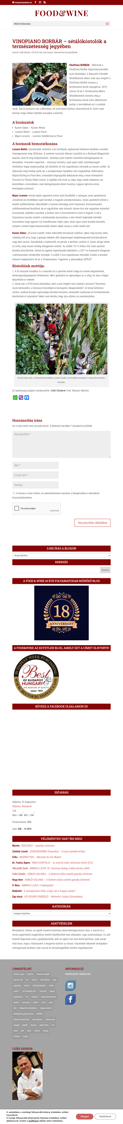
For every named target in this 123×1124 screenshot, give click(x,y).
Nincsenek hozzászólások (66, 52)
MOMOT (40, 1014)
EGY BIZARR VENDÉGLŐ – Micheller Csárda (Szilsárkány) (53, 896)
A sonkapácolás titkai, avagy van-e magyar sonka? (49, 891)
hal (27, 997)
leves (51, 1002)
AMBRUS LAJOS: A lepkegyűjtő (37, 885)
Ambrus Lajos (19, 974)
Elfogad (85, 1116)
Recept (33, 1025)
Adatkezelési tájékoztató (78, 973)
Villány (37, 1031)
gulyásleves (18, 997)
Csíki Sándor (24, 52)
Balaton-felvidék (43, 974)
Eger (55, 980)
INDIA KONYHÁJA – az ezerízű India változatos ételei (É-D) (62, 862)
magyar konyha (46, 1008)
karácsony (26, 1002)
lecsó (43, 1002)
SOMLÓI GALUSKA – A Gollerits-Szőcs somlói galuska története (59, 873)
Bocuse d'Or (18, 980)
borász (50, 52)
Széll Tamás (44, 1025)
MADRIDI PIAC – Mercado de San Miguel (40, 857)
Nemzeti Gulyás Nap (21, 1019)
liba (15, 1008)
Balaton (30, 974)
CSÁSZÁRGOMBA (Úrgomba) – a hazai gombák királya (57, 851)
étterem (17, 1036)
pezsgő (16, 1025)
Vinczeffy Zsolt (20, 868)
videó (29, 1031)
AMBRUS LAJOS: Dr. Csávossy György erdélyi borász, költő (60, 868)
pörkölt (25, 1025)
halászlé (34, 997)
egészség (17, 985)
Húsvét (16, 1002)
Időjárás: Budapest (22, 806)
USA (22, 1031)
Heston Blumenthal (48, 997)
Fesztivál (43, 991)
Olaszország (50, 1019)
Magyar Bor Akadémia (28, 1008)
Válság (45, 1031)
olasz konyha (37, 1019)
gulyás (52, 991)
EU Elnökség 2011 (29, 991)
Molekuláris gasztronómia (24, 1014)
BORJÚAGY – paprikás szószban (38, 845)
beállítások (34, 1120)
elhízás (26, 985)
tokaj (15, 1031)
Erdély (51, 985)
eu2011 (16, 991)
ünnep (25, 1036)
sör (53, 1025)
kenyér (35, 1002)
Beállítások (105, 1116)
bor (45, 52)
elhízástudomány (39, 985)
